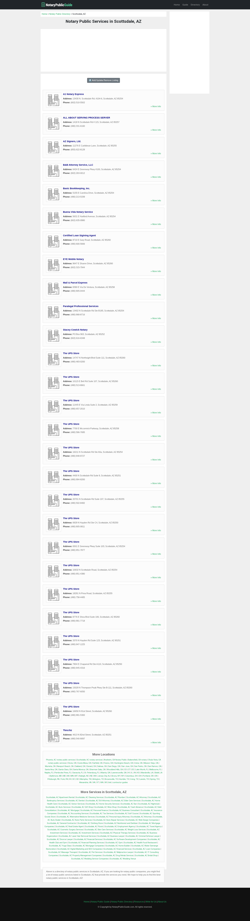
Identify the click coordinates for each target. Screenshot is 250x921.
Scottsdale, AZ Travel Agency (149, 826)
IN (135, 773)
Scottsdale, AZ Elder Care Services (125, 801)
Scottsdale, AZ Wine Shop (105, 807)
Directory (195, 4)
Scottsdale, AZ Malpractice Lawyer (118, 852)
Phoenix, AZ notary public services (60, 760)
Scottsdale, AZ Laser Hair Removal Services (77, 836)
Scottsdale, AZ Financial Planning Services (86, 843)
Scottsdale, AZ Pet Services (90, 852)
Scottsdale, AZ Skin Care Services (99, 830)
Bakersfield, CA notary (137, 760)
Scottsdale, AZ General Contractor (61, 823)
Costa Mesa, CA (84, 763)
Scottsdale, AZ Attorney (136, 797)
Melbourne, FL (155, 769)
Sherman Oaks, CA (97, 769)
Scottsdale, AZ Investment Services (84, 833)
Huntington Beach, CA (123, 763)
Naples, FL (49, 773)
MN (72, 776)
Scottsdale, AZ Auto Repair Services (108, 820)
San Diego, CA (114, 766)
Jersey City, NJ (104, 776)
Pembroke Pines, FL (63, 773)
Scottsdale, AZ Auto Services (58, 807)
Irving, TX (134, 779)
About (205, 4)
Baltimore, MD (56, 776)
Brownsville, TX (111, 779)
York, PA (64, 779)
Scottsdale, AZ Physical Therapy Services (117, 833)
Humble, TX (124, 779)
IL (132, 773)
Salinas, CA (102, 766)
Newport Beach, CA (65, 766)
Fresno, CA (108, 763)
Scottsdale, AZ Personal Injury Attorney (113, 817)
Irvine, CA (138, 763)
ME (64, 776)
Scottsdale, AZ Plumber (115, 797)
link (109, 782)
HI (129, 773)
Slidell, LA (158, 773)
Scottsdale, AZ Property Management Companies (81, 855)
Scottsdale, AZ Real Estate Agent (69, 826)
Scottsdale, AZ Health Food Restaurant (140, 843)
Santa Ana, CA (51, 769)
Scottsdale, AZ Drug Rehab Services (118, 855)
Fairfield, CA (97, 763)
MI (68, 776)
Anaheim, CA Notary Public (115, 760)
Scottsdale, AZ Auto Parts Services (77, 820)
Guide (185, 4)
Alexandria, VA (85, 782)
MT (76, 776)
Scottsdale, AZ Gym (113, 843)
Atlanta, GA (105, 773)
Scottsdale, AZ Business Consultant (124, 810)
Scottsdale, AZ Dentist (75, 801)
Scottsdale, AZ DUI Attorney (98, 801)
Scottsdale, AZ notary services (89, 760)
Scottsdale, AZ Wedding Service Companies (89, 859)
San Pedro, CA (140, 766)
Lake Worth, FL (142, 769)
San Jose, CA (127, 766)
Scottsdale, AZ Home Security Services (102, 804)
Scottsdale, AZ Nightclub (148, 804)
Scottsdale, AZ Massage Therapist (62, 852)
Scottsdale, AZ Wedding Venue (123, 859)
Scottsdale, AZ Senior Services (71, 804)
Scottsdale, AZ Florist (94, 826)
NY (122, 776)
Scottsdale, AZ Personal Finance (94, 810)
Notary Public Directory (59, 14)
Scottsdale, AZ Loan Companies (146, 849)
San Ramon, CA (154, 766)
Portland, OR (148, 776)
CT (129, 769)
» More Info (156, 106)
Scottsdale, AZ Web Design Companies (142, 820)
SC (74, 779)
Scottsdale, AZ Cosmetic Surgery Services (65, 830)
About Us (162, 902)
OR (156, 776)
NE (91, 776)
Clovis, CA (72, 763)
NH (95, 776)
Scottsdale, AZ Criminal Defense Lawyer (143, 836)
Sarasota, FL (78, 773)
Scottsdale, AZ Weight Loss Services (130, 830)
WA (101, 782)
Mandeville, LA (147, 773)
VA (94, 782)
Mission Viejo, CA (151, 763)
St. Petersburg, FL (91, 773)
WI (106, 782)
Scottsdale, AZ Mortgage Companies (88, 846)
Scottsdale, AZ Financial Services (88, 839)
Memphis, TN (85, 779)
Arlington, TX (98, 779)
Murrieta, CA (50, 766)
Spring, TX (154, 779)
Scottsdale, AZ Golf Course (126, 813)
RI (70, 779)
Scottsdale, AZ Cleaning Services (90, 797)
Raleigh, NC (84, 776)
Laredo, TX (144, 779)
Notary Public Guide (100, 902)
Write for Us (151, 902)
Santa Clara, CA (65, 769)
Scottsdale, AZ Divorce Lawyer (60, 839)
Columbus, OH (131, 776)
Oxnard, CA (91, 766)
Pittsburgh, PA (53, 779)
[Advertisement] (103, 50)
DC (133, 769)
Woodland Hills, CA (115, 769)
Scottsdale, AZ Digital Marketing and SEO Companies (79, 849)
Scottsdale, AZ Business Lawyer (110, 836)
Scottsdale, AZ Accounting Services (73, 813)
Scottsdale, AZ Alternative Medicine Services (76, 817)
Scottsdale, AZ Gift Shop (82, 807)
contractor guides (120, 782)
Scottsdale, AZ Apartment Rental (60, 797)
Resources (139, 902)
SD (77, 779)
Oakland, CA (80, 766)
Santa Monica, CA (80, 769)
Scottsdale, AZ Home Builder (117, 846)
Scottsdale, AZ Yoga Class (60, 846)
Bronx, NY (116, 776)
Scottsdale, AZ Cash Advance (130, 807)
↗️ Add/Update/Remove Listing (103, 80)
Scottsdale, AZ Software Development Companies (125, 839)
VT (98, 782)
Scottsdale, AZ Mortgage (68, 810)
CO (125, 769)
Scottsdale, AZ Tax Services (102, 813)
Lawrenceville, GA (119, 773)
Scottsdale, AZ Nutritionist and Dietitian (121, 823)
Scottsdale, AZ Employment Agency (120, 826)
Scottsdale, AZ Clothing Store (90, 823)
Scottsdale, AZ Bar (129, 804)
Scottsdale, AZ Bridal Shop (146, 855)
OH (140, 776)
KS (138, 773)
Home (177, 4)
